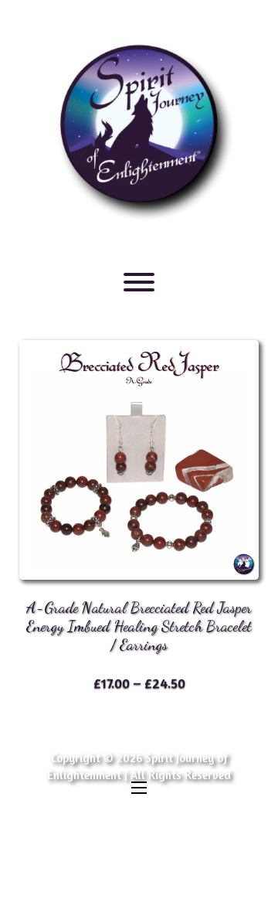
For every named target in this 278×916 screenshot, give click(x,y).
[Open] (139, 282)
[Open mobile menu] (139, 787)
